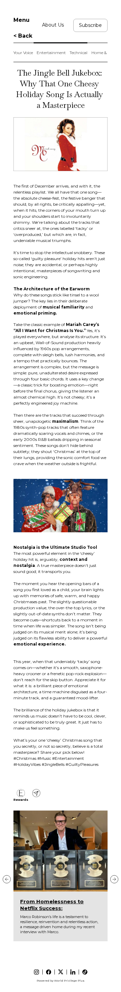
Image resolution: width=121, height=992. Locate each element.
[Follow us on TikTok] (84, 972)
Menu (21, 20)
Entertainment (51, 52)
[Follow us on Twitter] (60, 972)
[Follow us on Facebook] (48, 972)
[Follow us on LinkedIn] (72, 972)
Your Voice (23, 52)
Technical (78, 52)
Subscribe (90, 25)
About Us (53, 25)
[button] (7, 879)
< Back (22, 36)
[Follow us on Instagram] (36, 972)
